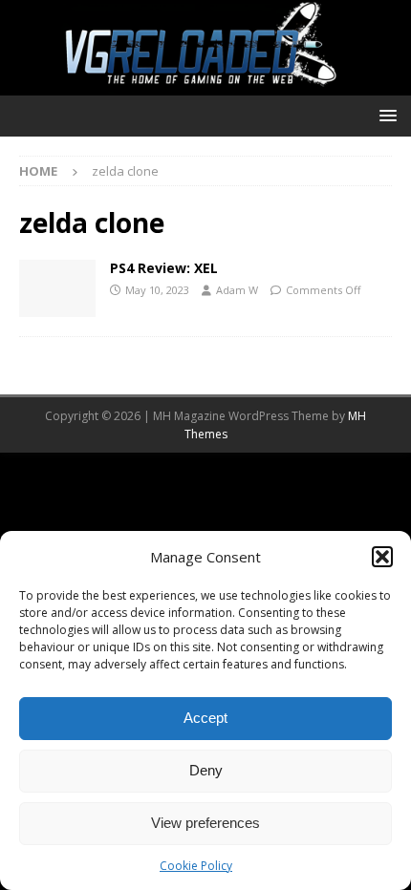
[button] (382, 556)
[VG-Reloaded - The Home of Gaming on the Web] (205, 83)
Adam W (237, 290)
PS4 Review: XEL (164, 268)
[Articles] (57, 288)
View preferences (205, 823)
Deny (206, 770)
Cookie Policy (196, 866)
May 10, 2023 (157, 290)
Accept (205, 718)
